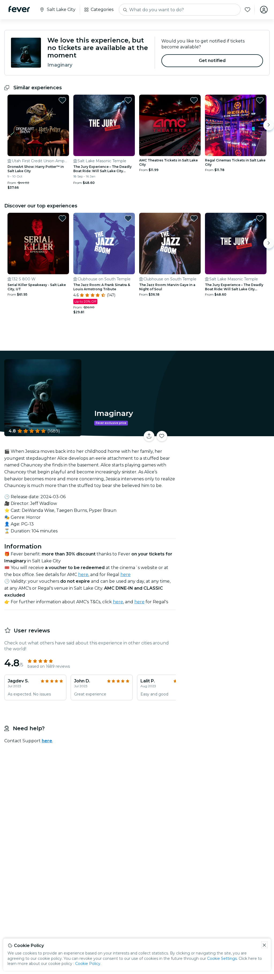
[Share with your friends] (149, 436)
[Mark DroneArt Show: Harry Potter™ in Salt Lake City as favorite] (62, 100)
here (83, 574)
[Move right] (268, 125)
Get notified (212, 60)
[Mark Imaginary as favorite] (162, 436)
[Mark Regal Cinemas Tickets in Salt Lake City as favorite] (259, 100)
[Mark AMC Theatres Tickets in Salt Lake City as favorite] (194, 100)
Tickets (226, 433)
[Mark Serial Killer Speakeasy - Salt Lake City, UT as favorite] (62, 218)
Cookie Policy (87, 963)
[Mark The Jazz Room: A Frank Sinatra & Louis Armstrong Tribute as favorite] (128, 218)
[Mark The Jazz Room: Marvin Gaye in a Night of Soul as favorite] (194, 218)
